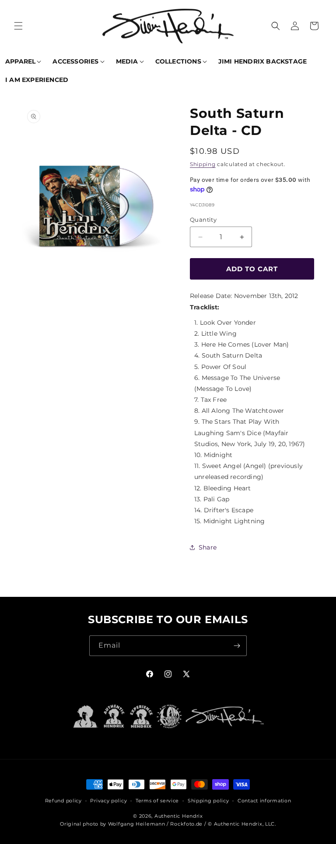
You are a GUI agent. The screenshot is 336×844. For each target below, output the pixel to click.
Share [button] (208, 547)
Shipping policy (208, 801)
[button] (18, 25)
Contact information (264, 801)
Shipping (203, 164)
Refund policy (63, 801)
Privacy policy (108, 801)
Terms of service (157, 801)
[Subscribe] (236, 645)
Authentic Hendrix (178, 816)
